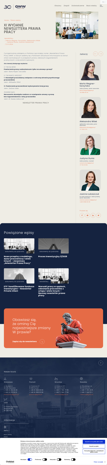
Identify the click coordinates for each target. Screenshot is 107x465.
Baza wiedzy (91, 6)
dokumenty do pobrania (14, 251)
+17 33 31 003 (84, 165)
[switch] (45, 459)
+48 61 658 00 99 (36, 392)
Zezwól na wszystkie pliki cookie (94, 441)
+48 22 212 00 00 (11, 390)
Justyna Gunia (12, 42)
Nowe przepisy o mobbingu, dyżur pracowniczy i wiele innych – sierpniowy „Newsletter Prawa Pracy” (19, 245)
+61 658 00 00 (84, 92)
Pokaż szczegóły (98, 462)
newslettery (8, 38)
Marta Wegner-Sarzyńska (16, 40)
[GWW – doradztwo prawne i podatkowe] (15, 7)
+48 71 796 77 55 (62, 390)
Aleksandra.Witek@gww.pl (87, 127)
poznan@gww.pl (35, 394)
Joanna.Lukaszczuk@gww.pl (88, 200)
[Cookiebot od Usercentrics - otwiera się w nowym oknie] (10, 462)
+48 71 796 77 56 (62, 392)
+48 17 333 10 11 (87, 392)
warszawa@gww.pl (11, 394)
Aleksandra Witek (33, 40)
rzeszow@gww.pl (86, 394)
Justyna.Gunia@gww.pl (87, 163)
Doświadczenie (78, 6)
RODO (6, 437)
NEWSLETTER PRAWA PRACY (36, 102)
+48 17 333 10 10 (87, 390)
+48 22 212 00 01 (11, 392)
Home (6, 20)
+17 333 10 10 (83, 129)
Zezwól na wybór (94, 446)
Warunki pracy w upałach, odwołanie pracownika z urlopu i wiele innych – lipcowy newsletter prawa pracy (53, 275)
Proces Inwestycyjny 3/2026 (53, 245)
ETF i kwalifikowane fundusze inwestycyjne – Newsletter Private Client (19, 275)
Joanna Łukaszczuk (26, 42)
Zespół (66, 6)
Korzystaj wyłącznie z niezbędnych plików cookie (94, 451)
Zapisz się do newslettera (25, 341)
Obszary (58, 6)
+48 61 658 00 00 (85, 202)
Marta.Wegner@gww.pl (87, 90)
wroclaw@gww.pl (61, 394)
